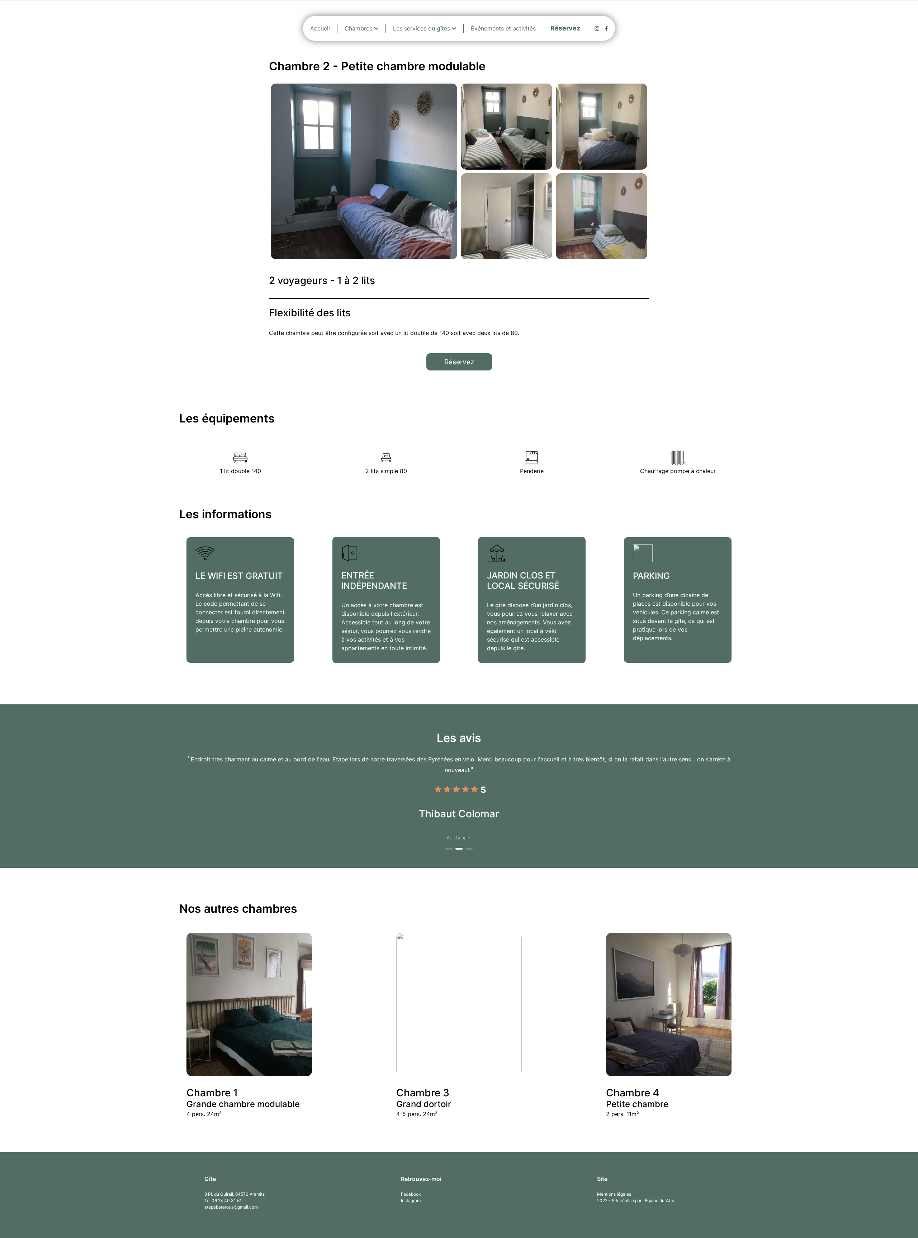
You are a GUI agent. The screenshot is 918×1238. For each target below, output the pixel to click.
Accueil (320, 28)
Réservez (459, 362)
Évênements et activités (503, 28)
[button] (449, 849)
